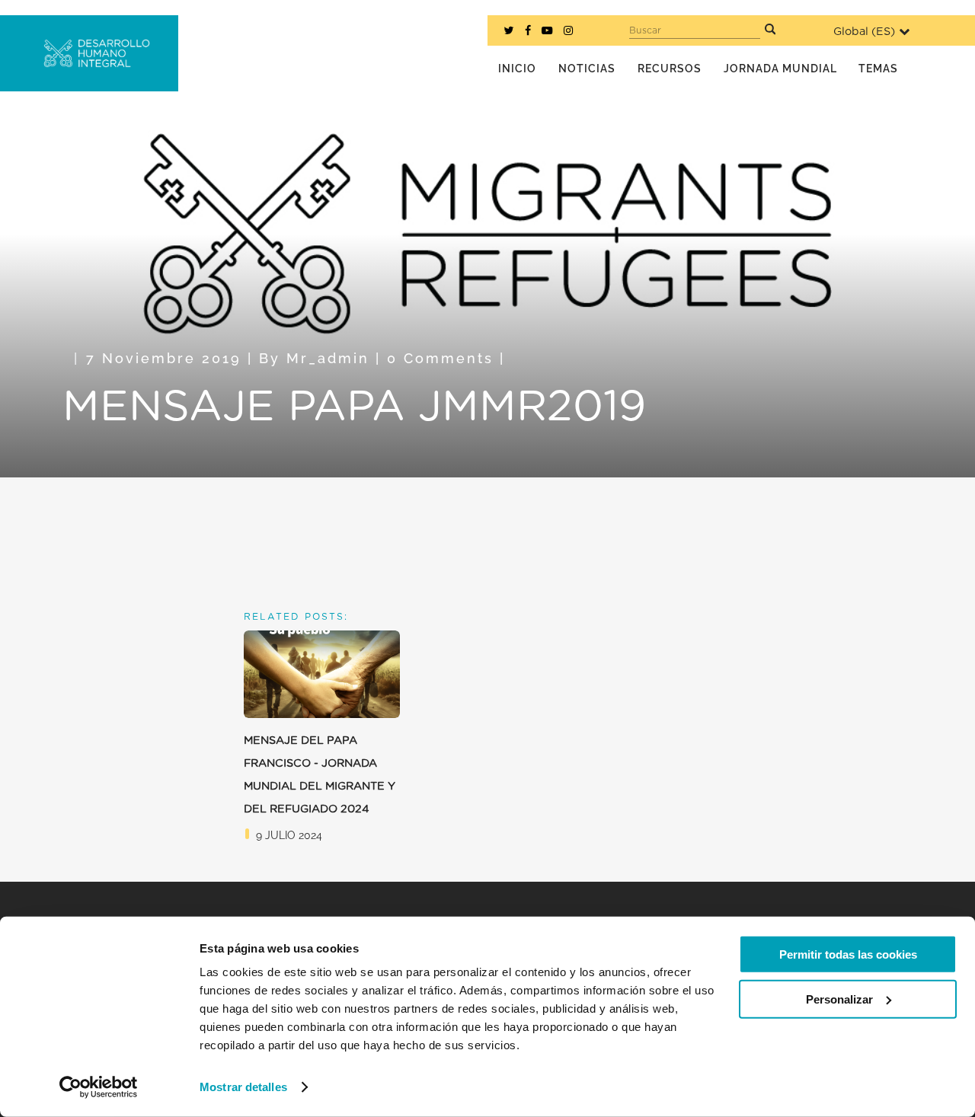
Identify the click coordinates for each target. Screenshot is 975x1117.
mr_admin (327, 358)
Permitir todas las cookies (848, 954)
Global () (864, 31)
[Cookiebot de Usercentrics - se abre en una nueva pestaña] (98, 1087)
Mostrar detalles (243, 1086)
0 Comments (440, 358)
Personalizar (839, 998)
